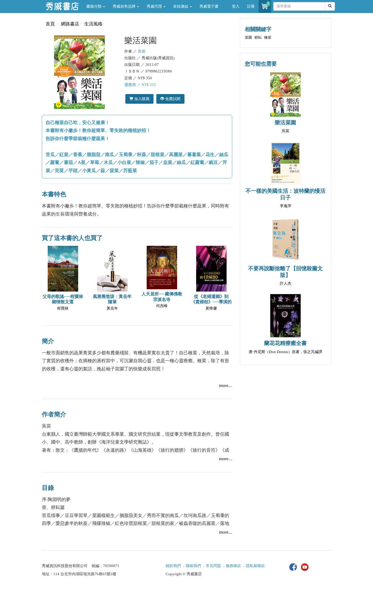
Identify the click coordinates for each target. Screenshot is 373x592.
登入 (236, 6)
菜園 (248, 37)
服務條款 (233, 566)
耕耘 (258, 37)
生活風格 (93, 23)
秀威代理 (155, 6)
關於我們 (173, 566)
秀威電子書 (208, 6)
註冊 (251, 6)
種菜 (267, 37)
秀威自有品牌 (125, 6)
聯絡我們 (193, 566)
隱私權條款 (255, 566)
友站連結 (181, 6)
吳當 (141, 51)
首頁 (50, 23)
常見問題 (213, 566)
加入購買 (141, 99)
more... (225, 385)
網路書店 (70, 23)
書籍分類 (94, 6)
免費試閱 (172, 99)
